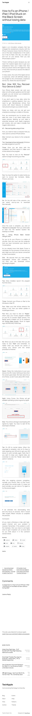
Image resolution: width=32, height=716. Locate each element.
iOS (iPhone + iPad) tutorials (14, 43)
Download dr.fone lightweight (15, 142)
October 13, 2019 (28, 658)
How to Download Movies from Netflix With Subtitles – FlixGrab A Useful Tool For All (8, 570)
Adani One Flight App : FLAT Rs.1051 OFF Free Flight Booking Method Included (11, 651)
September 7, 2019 (27, 666)
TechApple (5, 2)
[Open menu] (29, 2)
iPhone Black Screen (12, 321)
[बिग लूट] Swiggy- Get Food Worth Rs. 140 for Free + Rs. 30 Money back (13, 673)
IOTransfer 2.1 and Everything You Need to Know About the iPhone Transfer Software (23, 570)
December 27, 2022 (27, 650)
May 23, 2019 (29, 674)
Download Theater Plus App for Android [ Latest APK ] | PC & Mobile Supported (12, 658)
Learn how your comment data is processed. (16, 634)
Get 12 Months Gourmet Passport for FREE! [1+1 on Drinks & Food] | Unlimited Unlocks (12, 666)
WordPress (27, 713)
